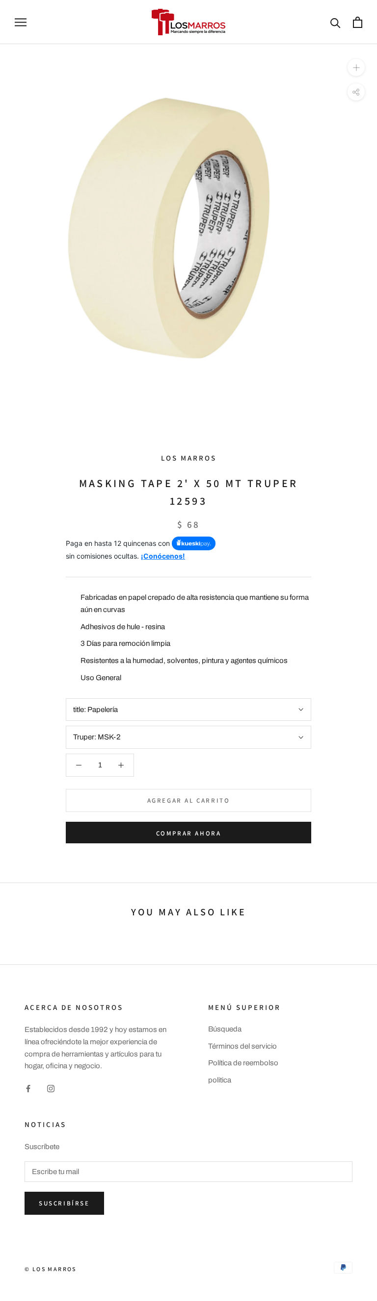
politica (219, 1080)
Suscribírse (64, 1203)
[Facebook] (28, 1088)
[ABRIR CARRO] (357, 22)
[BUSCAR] (335, 22)
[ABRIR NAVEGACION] (21, 22)
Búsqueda (225, 1029)
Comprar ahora (188, 833)
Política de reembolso (243, 1063)
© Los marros (51, 1269)
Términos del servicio (242, 1046)
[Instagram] (50, 1088)
